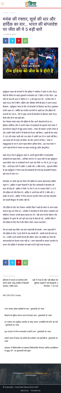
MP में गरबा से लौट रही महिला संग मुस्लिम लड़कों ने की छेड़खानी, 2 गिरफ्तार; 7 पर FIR (45, 283)
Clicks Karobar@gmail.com (35, 373)
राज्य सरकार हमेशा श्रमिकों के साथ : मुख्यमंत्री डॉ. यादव (24, 308)
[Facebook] (6, 41)
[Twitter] (12, 41)
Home (5, 12)
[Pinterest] (19, 41)
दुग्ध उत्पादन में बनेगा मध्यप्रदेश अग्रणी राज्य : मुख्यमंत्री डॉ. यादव (28, 331)
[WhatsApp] (25, 41)
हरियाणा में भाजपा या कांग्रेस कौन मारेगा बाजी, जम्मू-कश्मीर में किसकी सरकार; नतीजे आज (16, 283)
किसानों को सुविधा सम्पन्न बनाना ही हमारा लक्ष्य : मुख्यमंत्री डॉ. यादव (28, 315)
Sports (13, 12)
